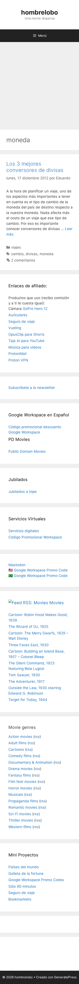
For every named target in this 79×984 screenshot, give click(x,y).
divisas (31, 254)
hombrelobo (39, 12)
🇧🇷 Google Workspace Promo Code (38, 576)
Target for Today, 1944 (27, 700)
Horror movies (20, 788)
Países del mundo (23, 867)
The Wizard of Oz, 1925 (28, 626)
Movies (56, 602)
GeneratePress (65, 977)
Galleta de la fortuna (25, 873)
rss (37, 737)
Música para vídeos (24, 347)
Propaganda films (23, 801)
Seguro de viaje (21, 321)
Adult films (17, 743)
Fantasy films (19, 775)
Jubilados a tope (22, 491)
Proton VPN (18, 360)
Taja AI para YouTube (26, 341)
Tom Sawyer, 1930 (24, 675)
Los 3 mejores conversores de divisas (34, 167)
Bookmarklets (19, 899)
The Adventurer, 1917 (26, 681)
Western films (19, 827)
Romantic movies (22, 807)
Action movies (20, 737)
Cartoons (16, 749)
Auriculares (17, 315)
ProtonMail (17, 354)
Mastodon (16, 565)
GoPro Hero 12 (35, 309)
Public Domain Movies (27, 451)
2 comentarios (23, 260)
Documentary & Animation (30, 762)
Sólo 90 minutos (22, 886)
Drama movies (20, 769)
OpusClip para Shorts (26, 334)
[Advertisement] (39, 83)
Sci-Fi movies (19, 814)
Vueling (14, 328)
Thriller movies (20, 820)
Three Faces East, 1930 (28, 645)
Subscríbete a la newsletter (31, 388)
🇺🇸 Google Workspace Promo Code (38, 570)
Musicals (15, 794)
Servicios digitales (23, 531)
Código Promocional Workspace (35, 537)
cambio (17, 254)
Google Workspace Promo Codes (36, 880)
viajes (16, 247)
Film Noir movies (22, 782)
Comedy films (20, 756)
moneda (47, 254)
